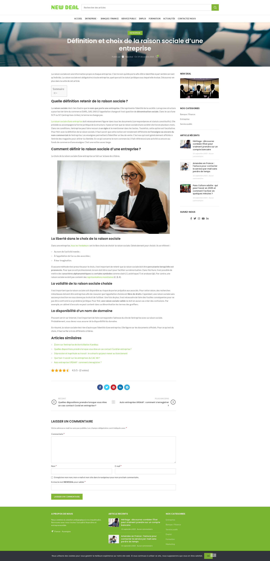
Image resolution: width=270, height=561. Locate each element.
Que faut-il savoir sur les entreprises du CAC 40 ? (77, 358)
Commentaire (58, 433)
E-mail (118, 466)
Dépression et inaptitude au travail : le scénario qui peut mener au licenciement (90, 353)
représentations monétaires (100, 277)
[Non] (213, 555)
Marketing (170, 544)
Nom (54, 466)
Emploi (169, 534)
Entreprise (135, 33)
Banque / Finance (187, 114)
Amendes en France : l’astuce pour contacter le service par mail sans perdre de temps (205, 167)
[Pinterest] (113, 387)
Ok (208, 556)
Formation (170, 539)
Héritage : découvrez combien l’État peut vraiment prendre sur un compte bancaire (205, 145)
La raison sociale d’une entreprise (66, 121)
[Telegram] (127, 387)
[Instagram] (199, 218)
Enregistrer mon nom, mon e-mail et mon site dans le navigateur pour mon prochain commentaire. (96, 477)
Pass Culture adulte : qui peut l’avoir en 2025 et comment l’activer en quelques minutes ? (205, 189)
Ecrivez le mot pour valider (68, 481)
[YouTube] (203, 218)
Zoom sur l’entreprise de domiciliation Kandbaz (76, 344)
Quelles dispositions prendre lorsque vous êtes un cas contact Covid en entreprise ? (92, 349)
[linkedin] (120, 387)
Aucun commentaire (145, 529)
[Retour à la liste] (113, 402)
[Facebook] (100, 387)
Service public (186, 124)
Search (215, 7)
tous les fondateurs (80, 245)
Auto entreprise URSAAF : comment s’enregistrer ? (78, 362)
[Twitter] (107, 387)
